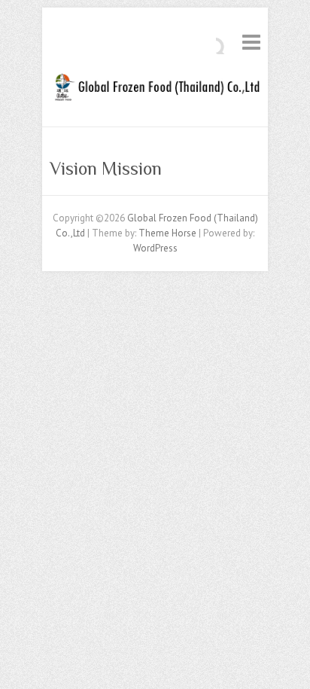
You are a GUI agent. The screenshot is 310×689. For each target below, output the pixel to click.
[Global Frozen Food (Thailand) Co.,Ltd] (155, 90)
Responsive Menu (251, 42)
